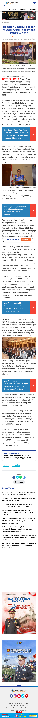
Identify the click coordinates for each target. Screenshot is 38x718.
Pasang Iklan (14, 705)
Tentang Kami (23, 705)
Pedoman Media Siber (13, 708)
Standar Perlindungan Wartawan (19, 703)
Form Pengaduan (26, 708)
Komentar (20, 482)
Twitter (23, 698)
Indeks (22, 9)
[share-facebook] (13, 477)
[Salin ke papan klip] (24, 477)
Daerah (6, 465)
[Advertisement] (19, 573)
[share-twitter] (17, 477)
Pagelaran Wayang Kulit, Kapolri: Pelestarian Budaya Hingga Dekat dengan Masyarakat (17, 457)
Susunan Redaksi (19, 701)
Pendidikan (16, 465)
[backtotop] (19, 686)
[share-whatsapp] (20, 477)
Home (4, 9)
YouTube (28, 698)
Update (26, 239)
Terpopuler (13, 9)
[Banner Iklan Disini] (19, 715)
